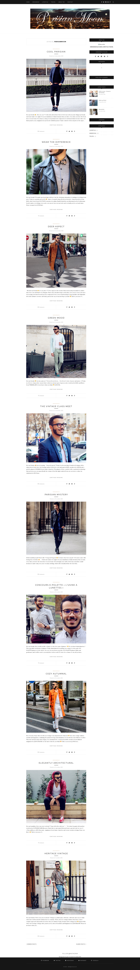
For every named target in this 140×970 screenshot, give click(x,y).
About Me (61, 2)
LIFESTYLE (45, 2)
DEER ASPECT (56, 226)
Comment (41, 216)
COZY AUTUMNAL (56, 674)
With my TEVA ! (102, 100)
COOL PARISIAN (56, 51)
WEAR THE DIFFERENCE (56, 142)
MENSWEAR (35, 2)
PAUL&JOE (101, 109)
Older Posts (81, 944)
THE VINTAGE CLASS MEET (56, 406)
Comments (41, 131)
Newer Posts (32, 944)
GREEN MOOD (56, 318)
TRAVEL (53, 2)
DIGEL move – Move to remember (105, 92)
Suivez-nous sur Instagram (102, 70)
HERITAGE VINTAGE (56, 853)
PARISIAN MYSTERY (56, 494)
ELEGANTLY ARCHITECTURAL (56, 763)
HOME (28, 2)
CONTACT (70, 2)
